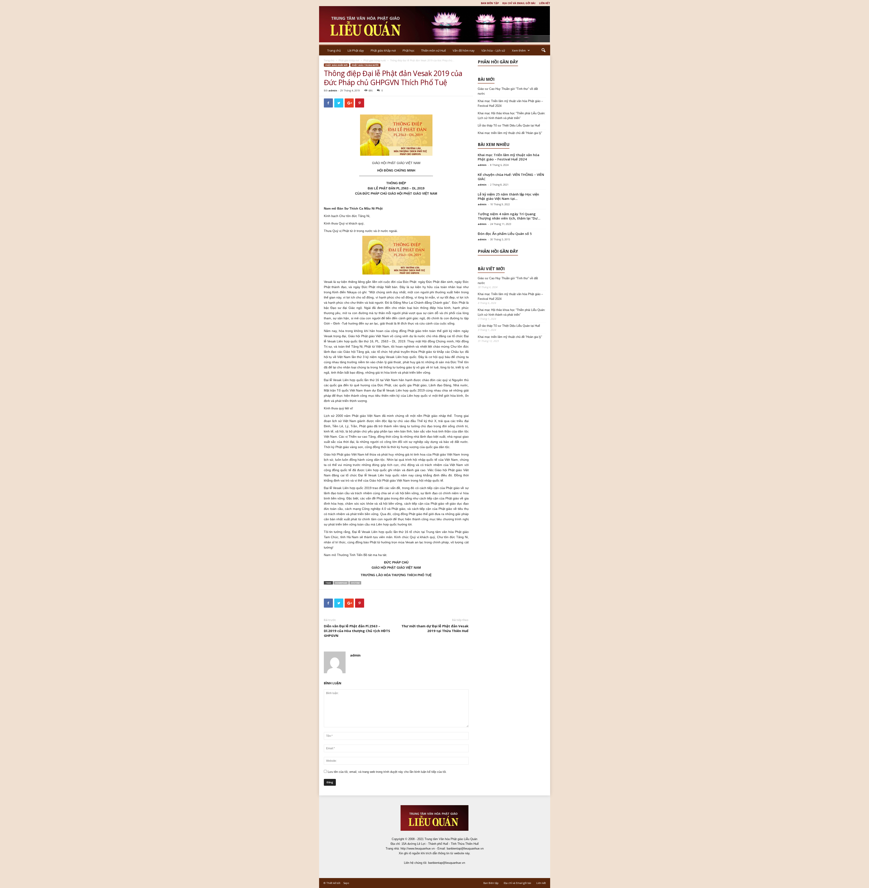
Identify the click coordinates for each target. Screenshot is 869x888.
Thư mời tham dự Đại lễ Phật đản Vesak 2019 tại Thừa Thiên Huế (434, 628)
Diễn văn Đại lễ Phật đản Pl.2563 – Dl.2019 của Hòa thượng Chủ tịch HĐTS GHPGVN (357, 631)
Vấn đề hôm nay (464, 50)
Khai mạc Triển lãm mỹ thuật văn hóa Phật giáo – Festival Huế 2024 (510, 103)
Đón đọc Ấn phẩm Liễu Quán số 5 (505, 233)
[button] (543, 50)
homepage (341, 582)
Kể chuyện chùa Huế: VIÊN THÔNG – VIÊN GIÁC (511, 176)
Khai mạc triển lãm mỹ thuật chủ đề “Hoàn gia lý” (510, 133)
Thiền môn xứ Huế (433, 50)
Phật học (408, 50)
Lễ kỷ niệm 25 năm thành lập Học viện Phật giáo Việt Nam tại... (508, 196)
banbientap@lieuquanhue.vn (446, 862)
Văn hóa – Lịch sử (493, 50)
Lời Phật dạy (356, 50)
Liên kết (544, 3)
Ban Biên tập (490, 3)
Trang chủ (334, 50)
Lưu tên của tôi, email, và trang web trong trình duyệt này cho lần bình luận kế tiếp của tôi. (387, 771)
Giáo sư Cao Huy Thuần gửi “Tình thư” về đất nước (508, 91)
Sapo (346, 883)
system (355, 582)
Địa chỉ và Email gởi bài (518, 3)
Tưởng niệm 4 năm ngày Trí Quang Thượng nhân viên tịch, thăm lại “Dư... (509, 216)
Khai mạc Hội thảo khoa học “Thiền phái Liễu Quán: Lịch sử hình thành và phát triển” (511, 116)
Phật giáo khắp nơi (383, 50)
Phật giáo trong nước (374, 60)
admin (332, 90)
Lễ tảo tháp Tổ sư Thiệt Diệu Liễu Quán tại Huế (509, 125)
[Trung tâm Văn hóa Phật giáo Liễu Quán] (434, 24)
